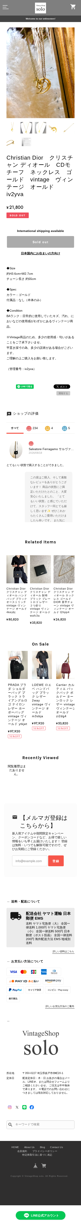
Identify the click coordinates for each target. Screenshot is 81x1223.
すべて (15, 428)
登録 (55, 861)
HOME (15, 1147)
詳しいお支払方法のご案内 (60, 1006)
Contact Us (56, 1147)
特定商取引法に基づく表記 (37, 1154)
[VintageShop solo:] (40, 1043)
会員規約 (22, 1151)
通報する (63, 393)
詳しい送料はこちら (63, 951)
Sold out (41, 242)
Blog (42, 1147)
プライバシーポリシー (44, 1151)
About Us (29, 1147)
